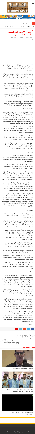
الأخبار (27, 26)
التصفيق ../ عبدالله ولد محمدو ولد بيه (23, 23)
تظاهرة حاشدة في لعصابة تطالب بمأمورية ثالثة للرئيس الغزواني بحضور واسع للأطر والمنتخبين (18, 390)
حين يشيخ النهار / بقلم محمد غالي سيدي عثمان (20, 412)
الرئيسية (32, 26)
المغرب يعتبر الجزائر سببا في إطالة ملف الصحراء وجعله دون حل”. (23, 336)
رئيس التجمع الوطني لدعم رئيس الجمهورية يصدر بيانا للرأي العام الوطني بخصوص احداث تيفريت (12, 341)
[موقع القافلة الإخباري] (17, 7)
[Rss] (18, 430)
